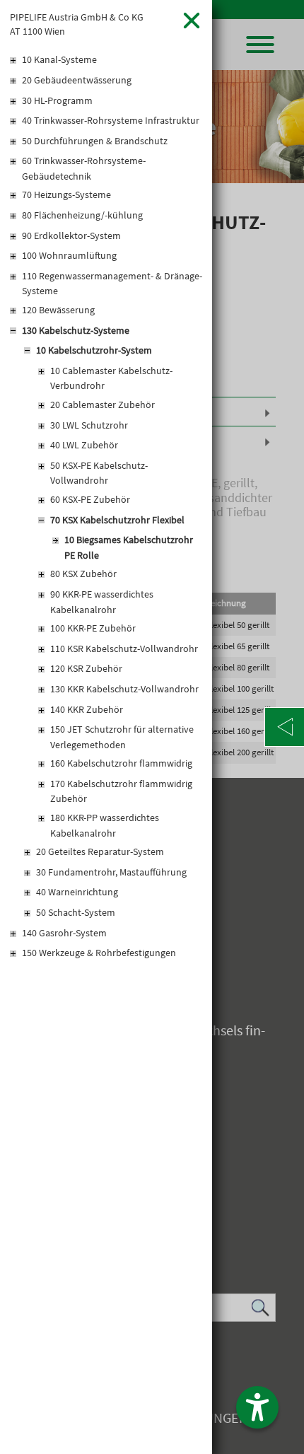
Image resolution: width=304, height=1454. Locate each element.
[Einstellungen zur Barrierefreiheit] (257, 1407)
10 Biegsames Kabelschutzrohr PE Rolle (128, 547)
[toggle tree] (106, 60)
